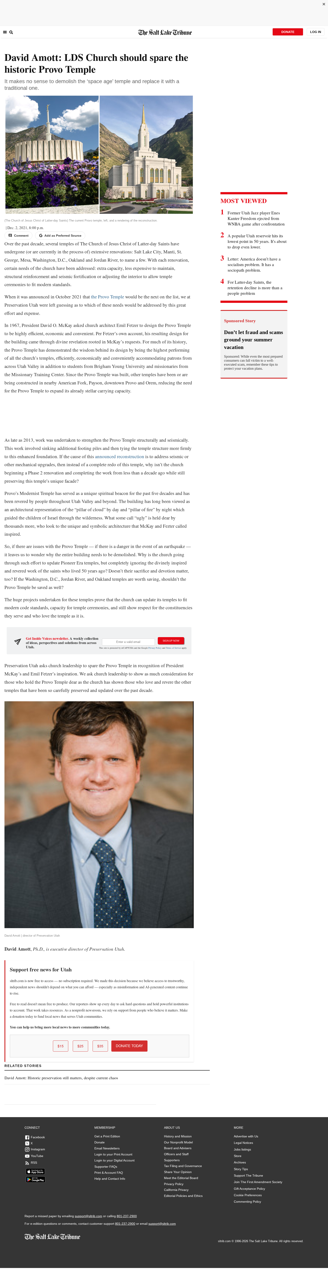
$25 (80, 1045)
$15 (61, 1045)
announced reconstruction (119, 456)
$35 (100, 1045)
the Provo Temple (107, 296)
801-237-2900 (127, 1216)
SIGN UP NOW (171, 640)
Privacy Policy (155, 647)
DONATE (287, 32)
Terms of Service (173, 647)
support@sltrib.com (88, 1216)
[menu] (5, 32)
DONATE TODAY (129, 1045)
